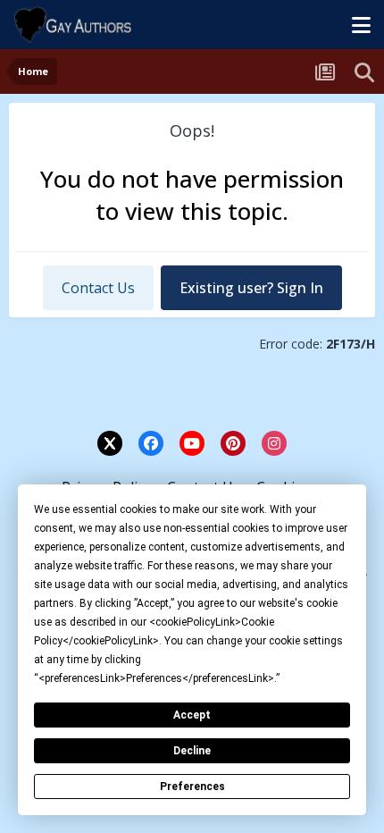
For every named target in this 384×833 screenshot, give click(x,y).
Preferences (192, 786)
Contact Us (98, 288)
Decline (192, 751)
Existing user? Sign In (251, 288)
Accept (192, 715)
